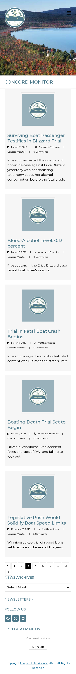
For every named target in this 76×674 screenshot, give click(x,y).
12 (66, 565)
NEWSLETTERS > (19, 599)
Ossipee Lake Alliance (34, 663)
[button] (69, 13)
